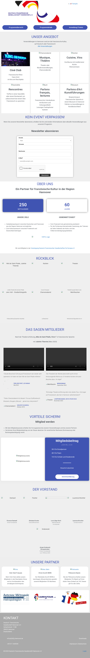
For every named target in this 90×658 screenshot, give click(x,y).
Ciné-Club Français (15, 573)
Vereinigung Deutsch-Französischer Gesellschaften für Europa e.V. (53, 248)
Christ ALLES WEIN (44, 573)
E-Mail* (21, 158)
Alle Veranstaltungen (45, 46)
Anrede (21, 137)
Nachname (22, 151)
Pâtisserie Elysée (74, 573)
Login (84, 651)
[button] (3, 600)
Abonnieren (45, 175)
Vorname (21, 144)
